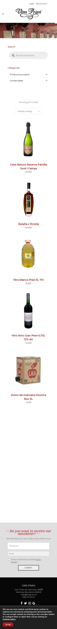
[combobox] (28, 111)
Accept (8, 624)
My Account (41, 3)
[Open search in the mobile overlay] (28, 55)
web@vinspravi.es (29, 594)
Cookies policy (9, 619)
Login (31, 3)
